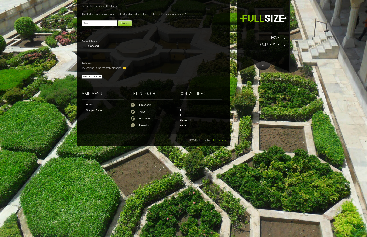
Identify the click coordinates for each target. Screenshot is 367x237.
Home (275, 38)
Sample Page (269, 45)
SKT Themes (218, 140)
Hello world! (92, 46)
